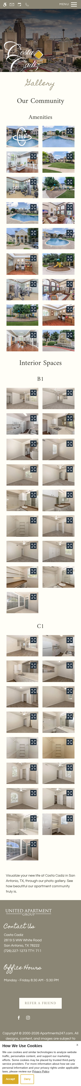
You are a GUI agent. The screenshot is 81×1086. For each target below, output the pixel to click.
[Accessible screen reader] (4, 4)
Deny (27, 1079)
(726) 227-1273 (22, 951)
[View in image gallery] (69, 131)
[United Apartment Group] (28, 912)
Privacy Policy (40, 1071)
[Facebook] (18, 1019)
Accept (10, 1079)
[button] (22, 136)
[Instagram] (28, 1019)
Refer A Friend (40, 1003)
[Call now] (27, 4)
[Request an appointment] (19, 4)
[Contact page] (12, 4)
